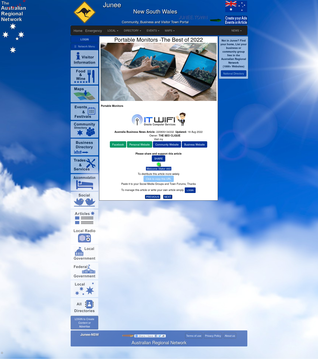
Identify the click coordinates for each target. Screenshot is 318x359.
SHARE (158, 158)
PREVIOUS (152, 196)
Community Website (167, 144)
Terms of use (193, 335)
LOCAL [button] (111, 30)
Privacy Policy (213, 335)
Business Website (194, 144)
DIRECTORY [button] (131, 30)
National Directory (233, 73)
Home (78, 30)
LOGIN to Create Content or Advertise (84, 322)
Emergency (93, 30)
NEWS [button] (236, 30)
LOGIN (190, 190)
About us (230, 335)
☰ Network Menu (84, 46)
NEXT (167, 196)
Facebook (118, 144)
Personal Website (139, 144)
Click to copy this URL (158, 179)
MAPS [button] (169, 30)
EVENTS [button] (152, 30)
